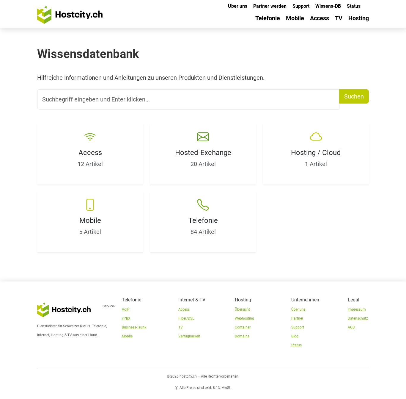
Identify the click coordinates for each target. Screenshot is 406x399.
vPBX (126, 318)
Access (319, 18)
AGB (351, 327)
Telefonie (267, 18)
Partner (297, 318)
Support (300, 6)
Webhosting (244, 318)
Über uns (237, 6)
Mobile (295, 18)
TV (338, 18)
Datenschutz (358, 318)
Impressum (357, 309)
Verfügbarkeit (189, 336)
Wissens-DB (328, 6)
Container (243, 327)
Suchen (354, 96)
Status (354, 6)
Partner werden (270, 6)
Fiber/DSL (186, 318)
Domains (242, 336)
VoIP (126, 309)
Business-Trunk (134, 327)
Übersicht (242, 309)
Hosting (358, 18)
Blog (294, 336)
